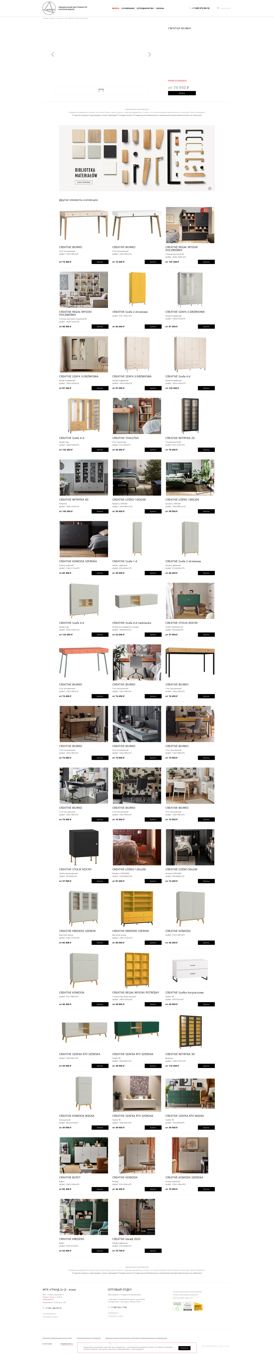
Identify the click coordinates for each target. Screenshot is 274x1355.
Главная (45, 18)
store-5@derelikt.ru (49, 1314)
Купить (182, 93)
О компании (128, 8)
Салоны (160, 8)
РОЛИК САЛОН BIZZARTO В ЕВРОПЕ (185, 1295)
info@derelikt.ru (113, 1313)
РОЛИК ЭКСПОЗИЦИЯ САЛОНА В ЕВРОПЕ (187, 1292)
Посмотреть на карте (50, 1317)
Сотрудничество (145, 8)
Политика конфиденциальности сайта (57, 1338)
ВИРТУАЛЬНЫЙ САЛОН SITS (183, 1298)
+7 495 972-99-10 (200, 8)
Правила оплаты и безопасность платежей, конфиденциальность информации (136, 1338)
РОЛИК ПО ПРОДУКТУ (177, 80)
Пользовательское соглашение (89, 1338)
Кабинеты (60, 18)
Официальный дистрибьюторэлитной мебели (72, 8)
